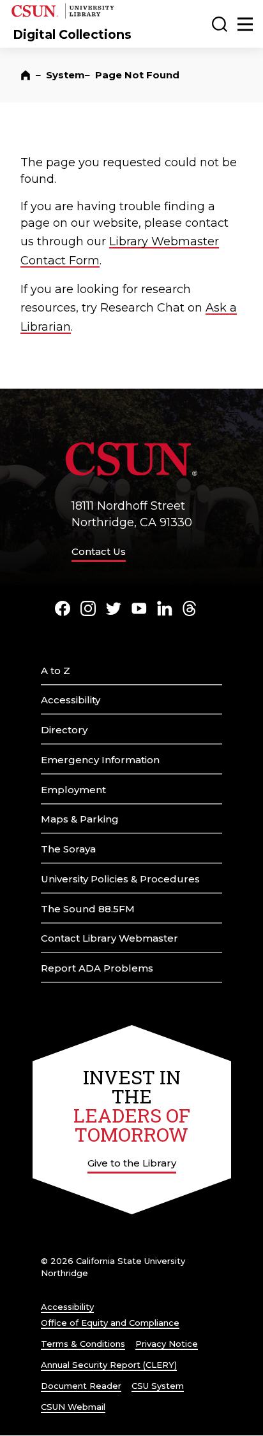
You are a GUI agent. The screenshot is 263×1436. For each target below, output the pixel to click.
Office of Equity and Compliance (110, 1323)
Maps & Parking (80, 819)
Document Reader (81, 1386)
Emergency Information (100, 760)
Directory (64, 730)
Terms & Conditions (83, 1344)
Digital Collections (72, 34)
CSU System (158, 1386)
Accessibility (70, 700)
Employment (73, 790)
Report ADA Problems (97, 968)
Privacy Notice (166, 1344)
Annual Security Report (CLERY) (109, 1365)
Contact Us (98, 551)
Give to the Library (131, 1163)
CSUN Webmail (73, 1407)
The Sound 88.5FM (88, 909)
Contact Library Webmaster (109, 938)
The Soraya (68, 849)
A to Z (55, 670)
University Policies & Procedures (120, 879)
